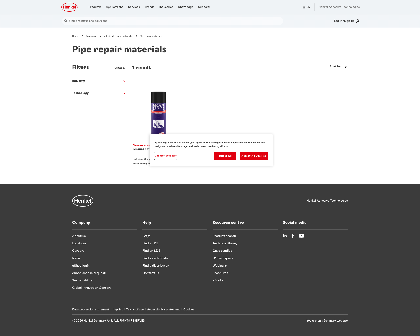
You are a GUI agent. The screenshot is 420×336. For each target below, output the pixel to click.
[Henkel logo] (69, 7)
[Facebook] (293, 236)
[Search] (66, 21)
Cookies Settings (166, 156)
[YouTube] (301, 236)
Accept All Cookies (254, 156)
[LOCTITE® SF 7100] (159, 129)
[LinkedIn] (285, 236)
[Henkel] (83, 201)
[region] (211, 150)
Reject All (225, 156)
